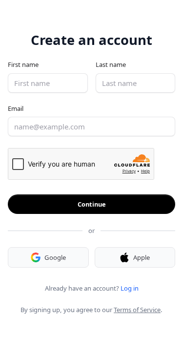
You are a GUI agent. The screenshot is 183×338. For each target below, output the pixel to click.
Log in (130, 288)
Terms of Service (137, 309)
